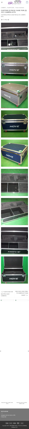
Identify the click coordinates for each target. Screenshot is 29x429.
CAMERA (3, 7)
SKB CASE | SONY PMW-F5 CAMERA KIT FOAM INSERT (21, 293)
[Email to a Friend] (6, 19)
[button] (2, 2)
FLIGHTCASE (10, 7)
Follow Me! (3, 416)
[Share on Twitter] (5, 19)
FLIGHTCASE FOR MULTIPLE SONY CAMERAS (7, 293)
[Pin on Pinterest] (8, 19)
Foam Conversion (20, 7)
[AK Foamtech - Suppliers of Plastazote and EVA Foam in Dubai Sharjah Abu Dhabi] (14, 2)
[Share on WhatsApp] (1, 19)
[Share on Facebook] (3, 19)
